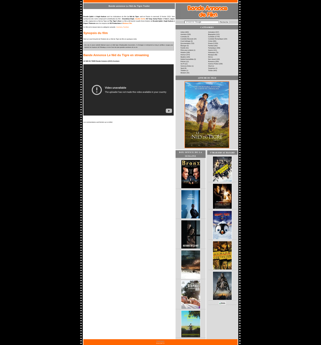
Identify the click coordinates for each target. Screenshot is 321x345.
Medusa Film (127, 23)
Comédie (211, 37)
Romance (211, 61)
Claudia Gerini (140, 19)
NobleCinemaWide (187, 59)
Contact (161, 341)
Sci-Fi (182, 64)
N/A (209, 57)
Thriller (210, 70)
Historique (211, 52)
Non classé (212, 59)
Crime (210, 41)
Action (183, 32)
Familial (126, 27)
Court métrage (185, 41)
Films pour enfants (187, 50)
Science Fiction (213, 64)
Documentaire (185, 43)
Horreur (183, 55)
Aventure (119, 27)
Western (183, 73)
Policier (183, 61)
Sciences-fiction (186, 66)
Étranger (183, 46)
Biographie (212, 34)
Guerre (210, 50)
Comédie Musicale (187, 39)
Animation (211, 32)
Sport (182, 68)
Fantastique (212, 48)
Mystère (183, 57)
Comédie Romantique (215, 39)
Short (210, 66)
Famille (183, 48)
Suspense (211, 68)
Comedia (184, 37)
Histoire (183, 52)
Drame (210, 43)
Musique (211, 55)
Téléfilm (183, 70)
